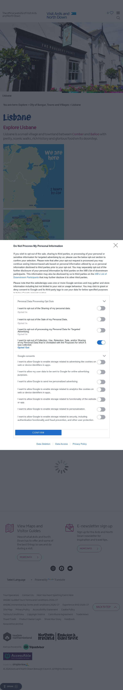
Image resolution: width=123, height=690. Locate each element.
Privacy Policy (80, 444)
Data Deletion (43, 444)
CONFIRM (38, 432)
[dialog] (61, 345)
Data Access (61, 444)
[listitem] (61, 301)
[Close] (117, 246)
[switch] (101, 308)
